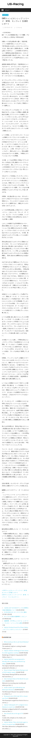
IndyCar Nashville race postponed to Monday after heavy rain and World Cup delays (13, 661)
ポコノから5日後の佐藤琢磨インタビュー (15, 616)
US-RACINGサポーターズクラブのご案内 (15, 612)
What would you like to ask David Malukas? (16, 642)
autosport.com (7, 637)
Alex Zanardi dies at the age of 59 (13, 713)
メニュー (7, 10)
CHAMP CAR (5, 15)
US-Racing (15, 4)
